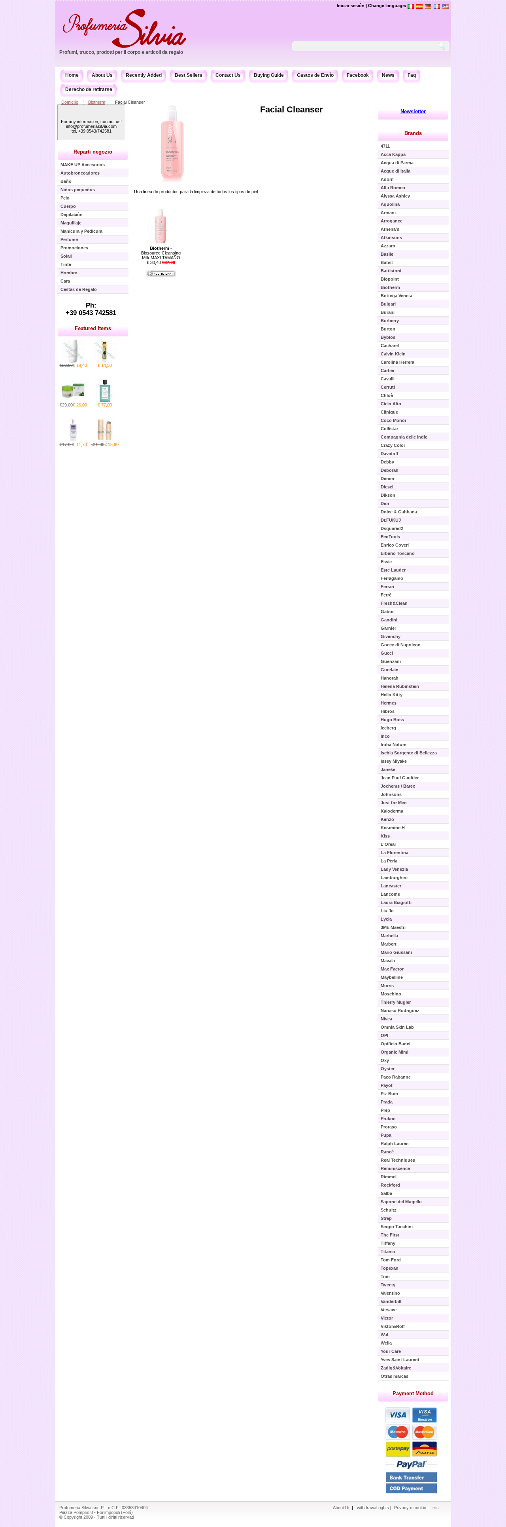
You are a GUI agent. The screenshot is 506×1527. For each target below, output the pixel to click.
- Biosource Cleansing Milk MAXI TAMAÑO (161, 253)
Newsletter (413, 111)
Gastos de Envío (315, 75)
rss (435, 1507)
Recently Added (144, 75)
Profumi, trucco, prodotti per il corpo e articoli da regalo (121, 52)
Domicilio (69, 102)
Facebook (358, 75)
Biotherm (96, 102)
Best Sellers (188, 75)
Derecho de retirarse (88, 89)
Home (72, 75)
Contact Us (228, 75)
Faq (412, 75)
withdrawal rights (373, 1507)
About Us (102, 75)
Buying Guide (269, 75)
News (388, 75)
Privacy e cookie (410, 1507)
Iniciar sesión (350, 5)
